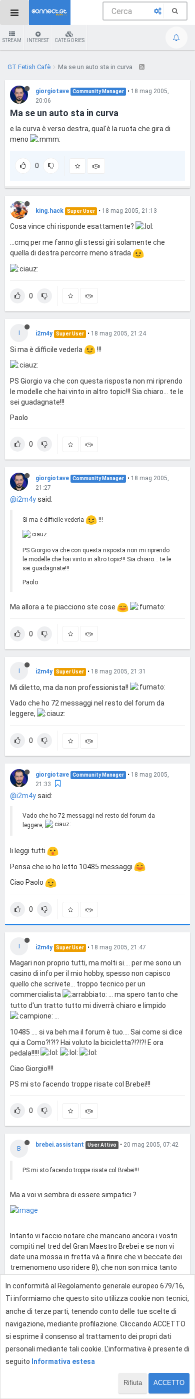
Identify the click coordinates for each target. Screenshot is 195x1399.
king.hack (50, 210)
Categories (69, 40)
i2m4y (44, 333)
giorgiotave (52, 91)
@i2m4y (23, 499)
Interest (38, 40)
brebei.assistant (60, 1144)
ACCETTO (169, 1382)
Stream (12, 40)
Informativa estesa (63, 1361)
